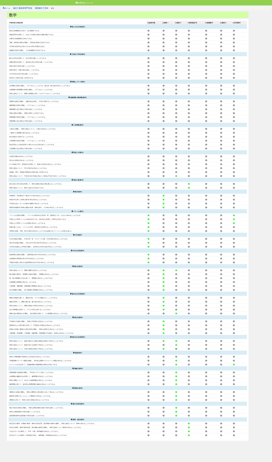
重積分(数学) (78, 388)
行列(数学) (78, 235)
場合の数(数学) (79, 180)
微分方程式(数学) (78, 404)
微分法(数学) (78, 266)
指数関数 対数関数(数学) (78, 97)
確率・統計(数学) (78, 419)
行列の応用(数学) (78, 250)
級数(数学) (78, 353)
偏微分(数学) (78, 368)
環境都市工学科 (41, 8)
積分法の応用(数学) (78, 337)
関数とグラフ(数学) (78, 82)
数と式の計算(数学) (78, 27)
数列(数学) (78, 192)
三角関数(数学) (79, 125)
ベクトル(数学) (79, 211)
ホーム (7, 8)
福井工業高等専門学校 (22, 8)
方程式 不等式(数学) (78, 54)
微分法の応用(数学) (78, 294)
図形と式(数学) (79, 152)
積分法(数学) (78, 317)
